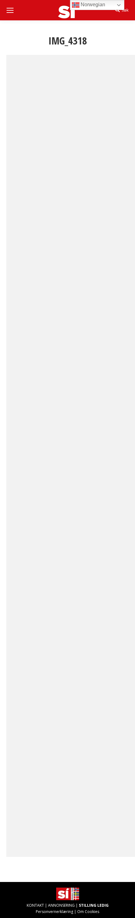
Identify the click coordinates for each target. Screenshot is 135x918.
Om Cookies (88, 911)
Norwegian (92, 4)
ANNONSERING (61, 905)
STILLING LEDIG (94, 905)
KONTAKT (35, 905)
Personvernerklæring (54, 911)
